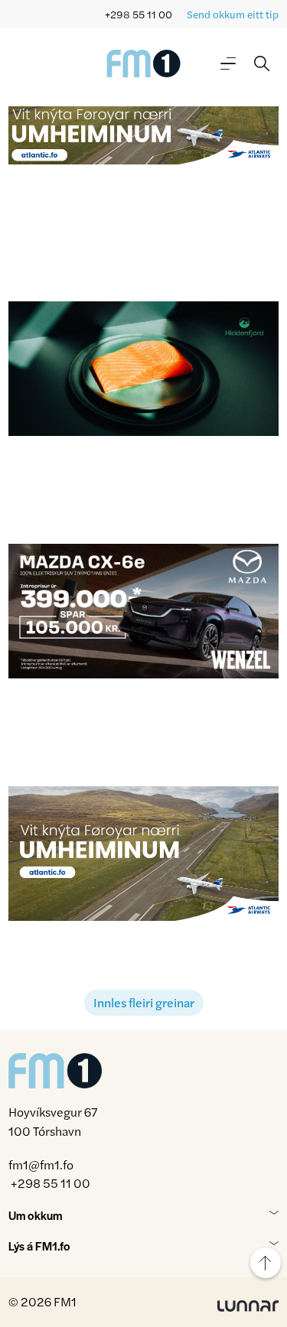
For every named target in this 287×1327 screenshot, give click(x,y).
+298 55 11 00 (138, 14)
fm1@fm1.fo (40, 1164)
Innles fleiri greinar (143, 1002)
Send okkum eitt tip (233, 14)
